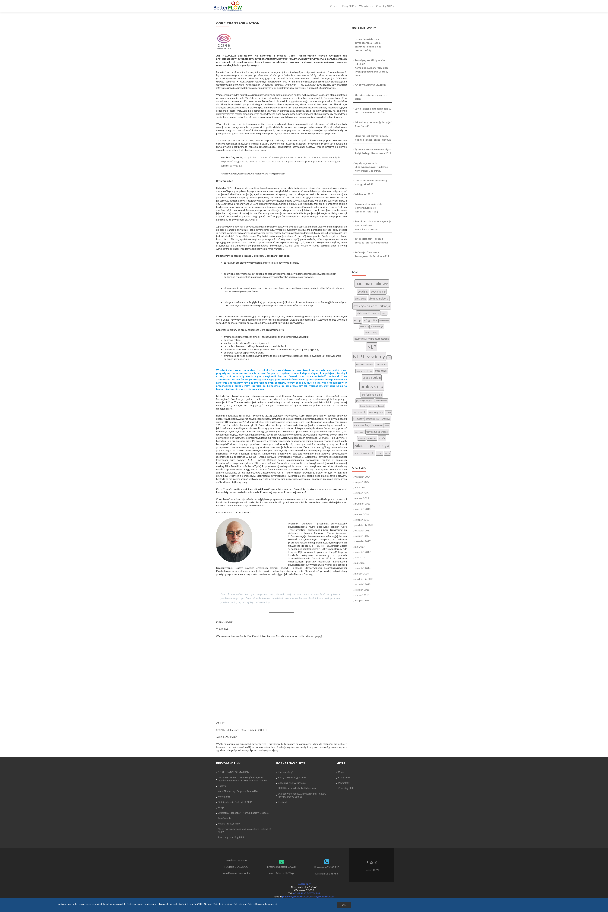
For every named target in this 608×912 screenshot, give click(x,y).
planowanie (381, 364)
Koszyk (222, 785)
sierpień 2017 (362, 535)
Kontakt (282, 801)
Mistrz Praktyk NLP (229, 823)
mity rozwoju (371, 332)
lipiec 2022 (361, 487)
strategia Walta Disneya (378, 418)
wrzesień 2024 (362, 476)
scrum (388, 412)
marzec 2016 (362, 573)
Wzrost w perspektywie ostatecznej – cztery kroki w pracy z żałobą (302, 795)
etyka (384, 313)
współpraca (371, 438)
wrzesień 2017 (362, 530)
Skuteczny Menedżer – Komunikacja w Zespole (243, 812)
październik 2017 (364, 525)
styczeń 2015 (362, 594)
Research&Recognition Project (372, 406)
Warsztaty (365, 5)
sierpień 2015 (362, 589)
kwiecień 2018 (362, 508)
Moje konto (224, 796)
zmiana (379, 453)
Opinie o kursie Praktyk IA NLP (235, 801)
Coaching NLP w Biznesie (292, 782)
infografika (370, 320)
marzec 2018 (362, 514)
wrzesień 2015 (362, 584)
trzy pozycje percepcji (377, 431)
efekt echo (360, 298)
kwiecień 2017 (362, 551)
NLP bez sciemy (369, 356)
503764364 (313, 893)
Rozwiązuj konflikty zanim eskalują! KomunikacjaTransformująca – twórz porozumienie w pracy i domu (372, 68)
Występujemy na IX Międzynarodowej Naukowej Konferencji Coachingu (371, 166)
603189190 (299, 893)
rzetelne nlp (359, 412)
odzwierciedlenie (364, 364)
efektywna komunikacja (371, 306)
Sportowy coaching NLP (231, 837)
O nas (333, 5)
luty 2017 (360, 557)
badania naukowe (371, 283)
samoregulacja (376, 412)
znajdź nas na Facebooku (236, 872)
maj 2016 (360, 562)
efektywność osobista (368, 313)
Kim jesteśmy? (286, 771)
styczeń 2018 (362, 519)
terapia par (359, 432)
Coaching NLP (384, 5)
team (387, 426)
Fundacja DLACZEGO (236, 866)
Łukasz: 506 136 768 (326, 873)
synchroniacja (362, 425)
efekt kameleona (379, 298)
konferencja (384, 321)
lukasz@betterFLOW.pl (281, 872)
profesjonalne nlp (371, 394)
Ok (344, 904)
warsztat (361, 438)
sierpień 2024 (362, 481)
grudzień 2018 (362, 503)
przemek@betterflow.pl (295, 896)
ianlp (357, 320)
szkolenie (378, 425)
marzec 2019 (362, 498)
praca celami (381, 370)
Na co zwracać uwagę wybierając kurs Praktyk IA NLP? (244, 830)
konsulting (364, 327)
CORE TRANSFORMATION (370, 85)
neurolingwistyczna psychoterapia (372, 338)
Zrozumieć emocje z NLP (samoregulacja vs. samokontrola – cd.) (369, 207)
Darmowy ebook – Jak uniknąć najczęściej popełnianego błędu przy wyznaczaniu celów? (242, 779)
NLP (371, 347)
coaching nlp (378, 291)
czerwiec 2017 (362, 541)
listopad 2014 (362, 600)
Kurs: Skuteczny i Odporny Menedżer (238, 791)
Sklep (221, 807)
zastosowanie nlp (364, 453)
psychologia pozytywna (365, 401)
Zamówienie (224, 818)
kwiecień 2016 (362, 568)
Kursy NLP (348, 5)
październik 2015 (364, 578)
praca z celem (372, 377)
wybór (382, 438)
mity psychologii (377, 327)
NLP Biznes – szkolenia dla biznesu (297, 788)
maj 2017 (360, 546)
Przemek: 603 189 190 (326, 867)
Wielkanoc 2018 (364, 194)
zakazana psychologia (371, 445)
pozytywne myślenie (364, 371)
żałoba (387, 453)
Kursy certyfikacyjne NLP (292, 777)
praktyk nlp (371, 386)
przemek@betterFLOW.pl (281, 866)
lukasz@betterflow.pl (322, 896)
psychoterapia (381, 401)
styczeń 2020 (362, 492)
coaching (363, 291)
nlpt (389, 358)
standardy (358, 418)
